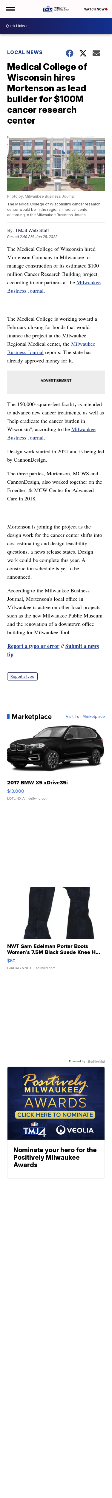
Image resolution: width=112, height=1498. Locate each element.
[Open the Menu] (10, 8)
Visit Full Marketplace (85, 717)
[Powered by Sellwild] (96, 1061)
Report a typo (22, 676)
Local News (25, 52)
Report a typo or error (33, 646)
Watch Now (94, 9)
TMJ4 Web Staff (32, 230)
